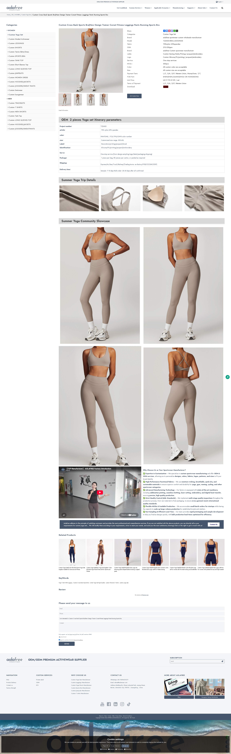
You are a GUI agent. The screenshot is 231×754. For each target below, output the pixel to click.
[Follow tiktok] (128, 704)
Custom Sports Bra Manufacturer (81, 688)
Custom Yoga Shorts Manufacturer (81, 685)
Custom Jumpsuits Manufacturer (80, 691)
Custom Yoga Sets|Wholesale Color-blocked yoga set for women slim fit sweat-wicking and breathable (183, 568)
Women (147, 8)
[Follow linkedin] (115, 704)
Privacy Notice (118, 716)
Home (8, 15)
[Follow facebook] (109, 704)
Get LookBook (122, 8)
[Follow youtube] (102, 704)
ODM (37, 682)
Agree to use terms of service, (71, 640)
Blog (179, 697)
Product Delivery (11, 682)
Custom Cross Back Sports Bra (81, 583)
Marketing (128, 749)
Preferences (120, 749)
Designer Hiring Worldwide (210, 697)
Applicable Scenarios (161, 8)
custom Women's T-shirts (112, 583)
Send (66, 643)
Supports (190, 8)
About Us (101, 716)
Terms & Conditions (78, 640)
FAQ (7, 680)
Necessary (104, 749)
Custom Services (135, 8)
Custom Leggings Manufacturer (80, 682)
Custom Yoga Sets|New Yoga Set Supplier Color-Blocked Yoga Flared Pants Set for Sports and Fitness (99, 569)
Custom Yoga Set (26, 15)
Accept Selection (115, 746)
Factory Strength (11, 688)
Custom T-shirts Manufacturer (80, 693)
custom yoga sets (124, 583)
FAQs (113, 716)
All (12, 15)
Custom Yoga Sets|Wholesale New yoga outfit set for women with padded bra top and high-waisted (211, 568)
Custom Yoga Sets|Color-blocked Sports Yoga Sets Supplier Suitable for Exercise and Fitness (72, 568)
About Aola (202, 8)
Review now (145, 595)
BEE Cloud (132, 718)
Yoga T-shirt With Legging (65, 583)
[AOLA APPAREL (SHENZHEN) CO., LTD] (14, 8)
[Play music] (228, 377)
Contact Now (135, 96)
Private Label (40, 680)
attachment (63, 637)
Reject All (105, 746)
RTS (37, 685)
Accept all (125, 746)
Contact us (9, 685)
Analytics (112, 749)
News (105, 716)
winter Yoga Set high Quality (97, 583)
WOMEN (17, 15)
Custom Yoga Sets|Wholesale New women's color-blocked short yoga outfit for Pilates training (155, 568)
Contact (109, 716)
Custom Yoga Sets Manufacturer (80, 680)
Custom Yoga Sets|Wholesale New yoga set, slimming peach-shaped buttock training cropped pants (127, 569)
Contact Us (213, 8)
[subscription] (222, 661)
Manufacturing (178, 8)
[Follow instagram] (122, 704)
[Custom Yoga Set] (165, 87)
